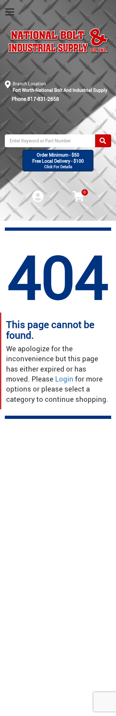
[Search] (103, 140)
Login (64, 378)
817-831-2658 (43, 98)
